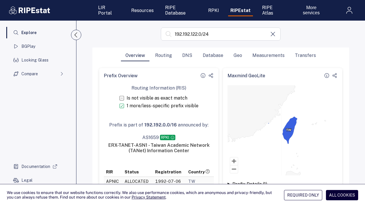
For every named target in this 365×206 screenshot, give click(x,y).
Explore (29, 32)
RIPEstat (240, 10)
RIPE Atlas (267, 10)
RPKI (213, 10)
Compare (29, 74)
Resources (142, 10)
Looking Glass (35, 60)
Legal (27, 180)
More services (311, 10)
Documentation (35, 166)
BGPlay (28, 46)
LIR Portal (105, 10)
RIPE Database (175, 10)
